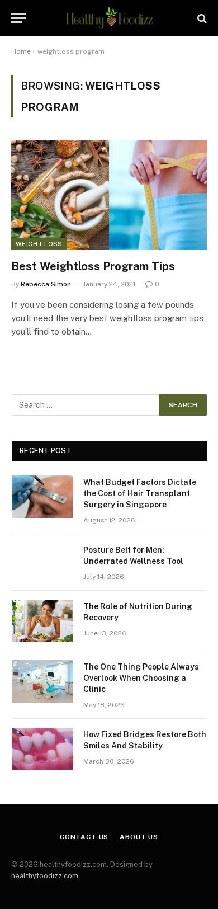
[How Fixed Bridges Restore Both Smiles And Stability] (42, 749)
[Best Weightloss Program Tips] (109, 195)
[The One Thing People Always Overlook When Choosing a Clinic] (42, 681)
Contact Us (84, 837)
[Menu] (18, 18)
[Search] (201, 18)
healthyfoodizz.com (44, 876)
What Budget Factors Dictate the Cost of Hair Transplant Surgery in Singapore (139, 493)
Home (21, 51)
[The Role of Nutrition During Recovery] (42, 621)
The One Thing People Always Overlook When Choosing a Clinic (141, 678)
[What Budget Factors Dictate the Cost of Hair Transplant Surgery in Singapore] (42, 496)
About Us (139, 837)
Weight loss (39, 244)
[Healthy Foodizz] (108, 18)
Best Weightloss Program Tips (93, 266)
